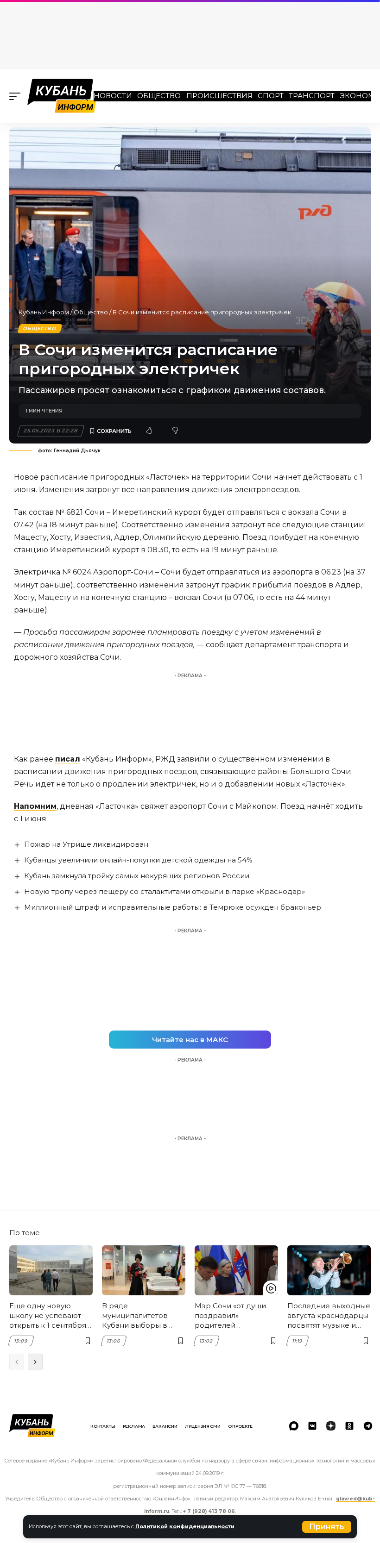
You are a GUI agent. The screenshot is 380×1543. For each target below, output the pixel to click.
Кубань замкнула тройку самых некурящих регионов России (136, 875)
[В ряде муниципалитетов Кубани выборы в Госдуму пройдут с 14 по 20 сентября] (143, 1270)
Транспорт (312, 95)
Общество (159, 95)
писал (67, 759)
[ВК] (312, 1425)
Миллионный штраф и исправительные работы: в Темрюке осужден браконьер (172, 907)
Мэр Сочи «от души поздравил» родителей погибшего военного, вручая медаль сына (235, 1315)
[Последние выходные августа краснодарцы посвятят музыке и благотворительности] (329, 1270)
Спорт (271, 95)
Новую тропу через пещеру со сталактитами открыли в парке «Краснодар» (164, 891)
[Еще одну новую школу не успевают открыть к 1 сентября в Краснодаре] (51, 1270)
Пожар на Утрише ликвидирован (86, 844)
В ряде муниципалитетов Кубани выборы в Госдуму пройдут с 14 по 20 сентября (141, 1315)
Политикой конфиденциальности (184, 1526)
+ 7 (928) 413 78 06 (209, 1511)
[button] (326, 1527)
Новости (113, 95)
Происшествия (219, 95)
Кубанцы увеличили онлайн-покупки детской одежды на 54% (138, 860)
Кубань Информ (44, 312)
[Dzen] (330, 1425)
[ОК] (349, 1425)
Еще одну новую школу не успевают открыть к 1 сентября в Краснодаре (51, 1315)
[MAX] (293, 1425)
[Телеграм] (367, 1425)
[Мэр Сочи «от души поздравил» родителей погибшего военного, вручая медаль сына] (236, 1270)
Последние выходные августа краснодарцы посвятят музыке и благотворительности (328, 1315)
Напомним (35, 806)
